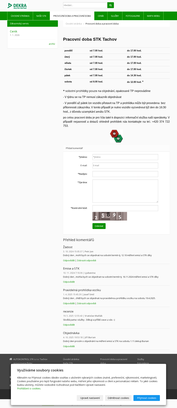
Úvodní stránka (20, 15)
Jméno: (83, 156)
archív (52, 43)
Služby (115, 15)
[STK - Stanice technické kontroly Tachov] (32, 6)
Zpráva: (82, 182)
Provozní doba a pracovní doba (72, 15)
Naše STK (41, 15)
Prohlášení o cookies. (29, 388)
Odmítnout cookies (118, 398)
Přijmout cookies (146, 398)
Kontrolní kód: (79, 208)
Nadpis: (82, 173)
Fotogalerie (133, 15)
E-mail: (84, 165)
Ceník (101, 15)
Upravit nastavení (90, 398)
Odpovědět (69, 260)
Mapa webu (153, 15)
